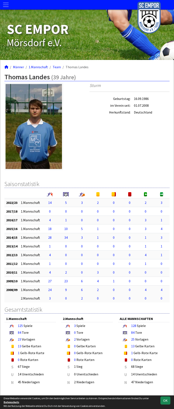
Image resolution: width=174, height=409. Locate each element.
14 (50, 202)
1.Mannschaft (38, 67)
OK (165, 400)
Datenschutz (11, 402)
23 (66, 281)
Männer (18, 67)
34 (66, 237)
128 (133, 326)
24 (50, 290)
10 (66, 229)
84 (19, 332)
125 (20, 326)
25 (133, 339)
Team (57, 67)
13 (19, 346)
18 (50, 229)
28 (50, 237)
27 (50, 281)
